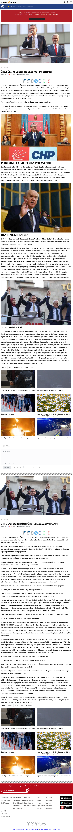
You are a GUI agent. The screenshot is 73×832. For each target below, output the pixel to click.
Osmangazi (29, 705)
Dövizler (39, 800)
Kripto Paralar (41, 805)
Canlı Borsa (27, 798)
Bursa (16, 705)
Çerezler (37, 829)
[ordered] (25, 467)
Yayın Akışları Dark (18, 800)
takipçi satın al (17, 808)
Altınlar (39, 798)
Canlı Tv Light (5, 803)
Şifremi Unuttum (6, 816)
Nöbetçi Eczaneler (18, 803)
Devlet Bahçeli (18, 367)
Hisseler (39, 803)
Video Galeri (49, 800)
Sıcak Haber (49, 808)
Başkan (10, 705)
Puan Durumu (28, 803)
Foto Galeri (49, 798)
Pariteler (39, 808)
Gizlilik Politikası (29, 829)
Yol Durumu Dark (6, 800)
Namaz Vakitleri (29, 800)
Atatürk (4, 367)
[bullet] (28, 467)
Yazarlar (48, 803)
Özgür (26, 367)
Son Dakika (16, 805)
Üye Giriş (3, 811)
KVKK (41, 829)
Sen (32, 367)
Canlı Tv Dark (17, 798)
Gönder (6, 467)
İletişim (22, 829)
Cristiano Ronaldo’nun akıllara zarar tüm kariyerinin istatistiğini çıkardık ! (23, 7)
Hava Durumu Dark (6, 798)
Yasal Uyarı (57, 829)
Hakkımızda (16, 829)
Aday (3, 705)
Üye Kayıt (4, 813)
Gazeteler (49, 805)
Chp (10, 367)
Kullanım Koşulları (48, 829)
